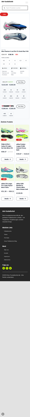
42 (15, 60)
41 (9, 60)
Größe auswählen (5, 57)
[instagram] (3, 268)
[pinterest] (7, 268)
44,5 (4, 64)
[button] (3, 414)
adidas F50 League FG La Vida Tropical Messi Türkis (6, 185)
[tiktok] (10, 268)
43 (26, 60)
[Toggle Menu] (26, 2)
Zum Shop (20, 82)
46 (15, 64)
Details (7, 159)
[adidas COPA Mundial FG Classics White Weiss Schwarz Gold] (22, 172)
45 (9, 64)
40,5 (4, 60)
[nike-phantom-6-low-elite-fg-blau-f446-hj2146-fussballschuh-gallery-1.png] (15, 31)
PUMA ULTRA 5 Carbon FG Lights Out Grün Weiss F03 (7, 146)
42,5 (20, 60)
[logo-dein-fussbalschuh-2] (7, 2)
